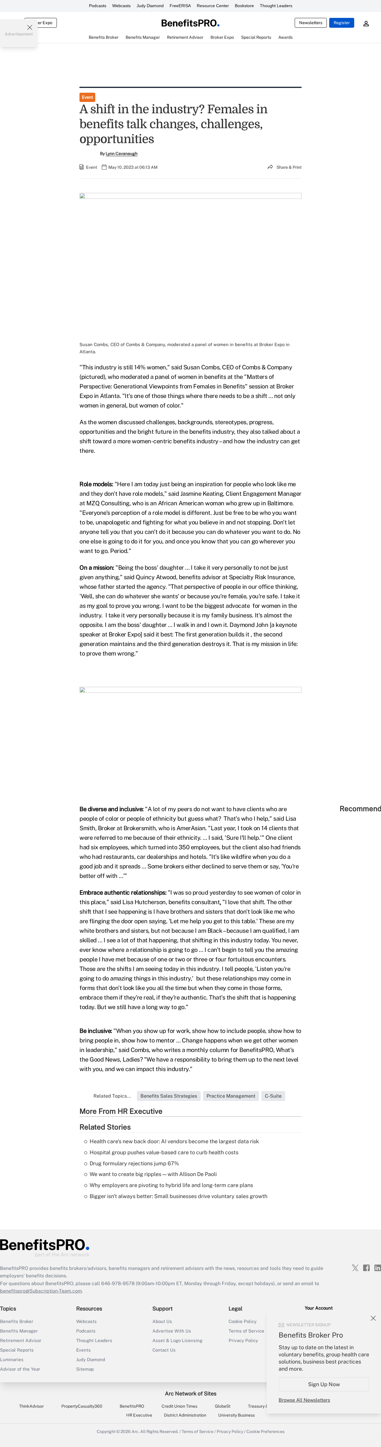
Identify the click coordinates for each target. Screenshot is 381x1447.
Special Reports (17, 1350)
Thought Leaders (276, 5)
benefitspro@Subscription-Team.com (41, 1291)
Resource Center (213, 5)
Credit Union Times (179, 1406)
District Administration (185, 1415)
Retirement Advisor (20, 1340)
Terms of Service (197, 1431)
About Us (162, 1321)
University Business (236, 1415)
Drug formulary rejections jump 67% (134, 1163)
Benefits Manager (19, 1330)
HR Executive (139, 1415)
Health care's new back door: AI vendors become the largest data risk (174, 1141)
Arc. (135, 1431)
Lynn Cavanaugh (122, 153)
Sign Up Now (324, 1384)
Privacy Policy (230, 1431)
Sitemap (85, 1369)
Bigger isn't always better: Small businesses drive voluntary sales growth (178, 1196)
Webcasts (121, 5)
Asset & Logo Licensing (177, 1340)
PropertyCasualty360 (81, 1406)
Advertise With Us (171, 1330)
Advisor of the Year (20, 1369)
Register (342, 22)
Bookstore (244, 5)
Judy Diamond (150, 5)
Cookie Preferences (265, 1431)
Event (87, 97)
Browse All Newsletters (304, 1400)
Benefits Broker (16, 1321)
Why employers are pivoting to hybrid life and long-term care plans (171, 1185)
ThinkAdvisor (31, 1406)
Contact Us (164, 1350)
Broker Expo (40, 22)
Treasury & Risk (262, 1406)
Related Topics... (112, 1096)
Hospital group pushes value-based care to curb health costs (164, 1152)
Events (83, 1350)
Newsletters (310, 22)
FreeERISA (180, 5)
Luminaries (12, 1359)
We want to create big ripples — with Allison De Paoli (153, 1174)
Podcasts (97, 5)
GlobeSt (222, 1406)
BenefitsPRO (132, 1406)
